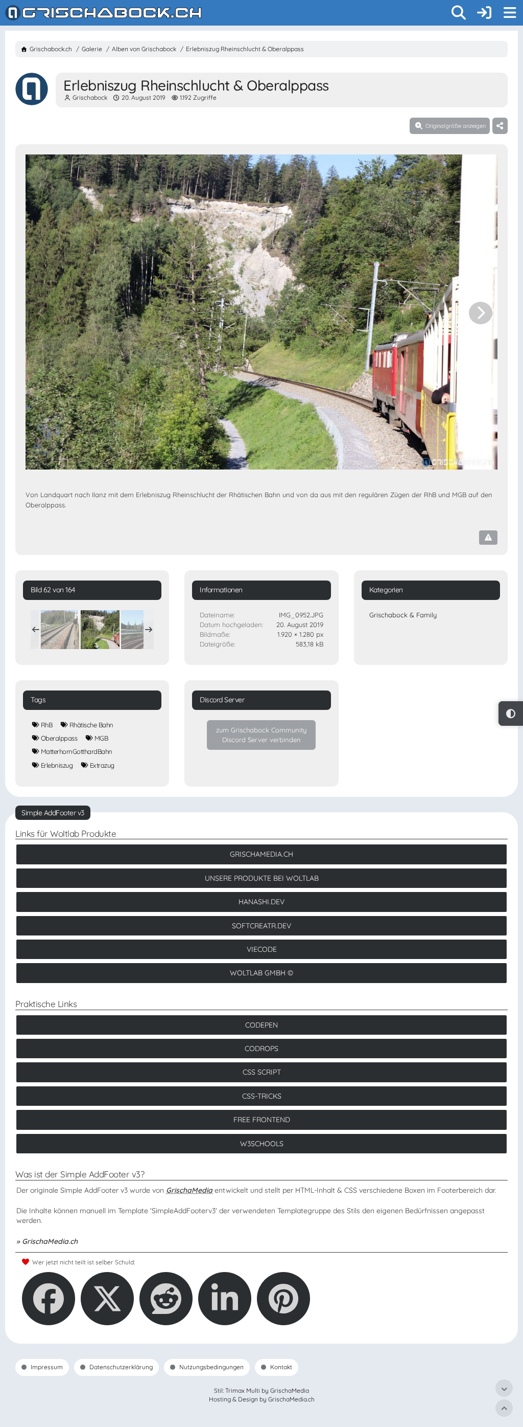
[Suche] (458, 13)
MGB (101, 738)
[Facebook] (48, 1298)
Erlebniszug (57, 765)
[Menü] (510, 13)
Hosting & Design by (262, 1399)
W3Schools (261, 1143)
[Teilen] (500, 126)
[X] (107, 1298)
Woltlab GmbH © (261, 972)
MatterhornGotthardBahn (76, 751)
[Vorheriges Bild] (42, 313)
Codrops (261, 1048)
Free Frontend (261, 1119)
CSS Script (262, 1072)
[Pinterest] (283, 1298)
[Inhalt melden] (488, 537)
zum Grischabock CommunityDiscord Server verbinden (261, 735)
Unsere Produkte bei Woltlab (262, 878)
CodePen (261, 1025)
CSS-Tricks (261, 1096)
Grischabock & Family (403, 615)
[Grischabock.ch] (103, 13)
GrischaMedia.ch (261, 854)
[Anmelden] (484, 13)
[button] (224, 1298)
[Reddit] (166, 1298)
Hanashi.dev (261, 901)
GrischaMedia (189, 1190)
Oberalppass (59, 738)
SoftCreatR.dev (261, 925)
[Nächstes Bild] (480, 313)
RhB (47, 725)
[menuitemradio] (510, 713)
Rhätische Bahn (91, 725)
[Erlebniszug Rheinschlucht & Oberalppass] (59, 629)
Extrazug (102, 765)
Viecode (262, 949)
